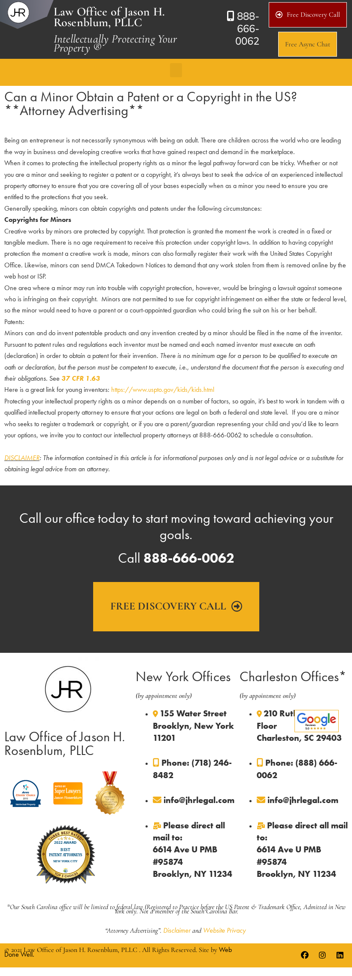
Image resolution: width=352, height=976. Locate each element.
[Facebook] (305, 955)
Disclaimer (177, 930)
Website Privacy (224, 930)
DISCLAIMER (21, 457)
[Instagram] (322, 955)
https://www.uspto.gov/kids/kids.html (162, 389)
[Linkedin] (340, 955)
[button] (176, 70)
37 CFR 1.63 (80, 378)
